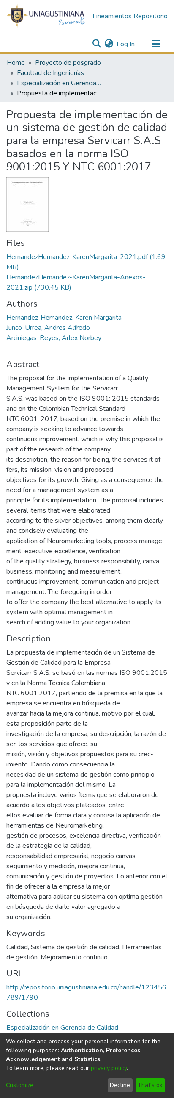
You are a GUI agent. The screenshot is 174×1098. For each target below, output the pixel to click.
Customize (19, 1085)
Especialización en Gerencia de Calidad (59, 83)
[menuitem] (108, 44)
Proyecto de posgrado (68, 62)
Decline (120, 1085)
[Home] (46, 16)
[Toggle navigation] (156, 44)
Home (16, 62)
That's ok (150, 1085)
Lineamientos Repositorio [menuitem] (130, 16)
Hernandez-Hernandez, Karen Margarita (64, 317)
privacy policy (109, 1068)
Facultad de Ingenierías (50, 73)
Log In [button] (126, 44)
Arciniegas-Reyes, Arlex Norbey (53, 338)
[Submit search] (96, 44)
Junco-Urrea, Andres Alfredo (48, 327)
